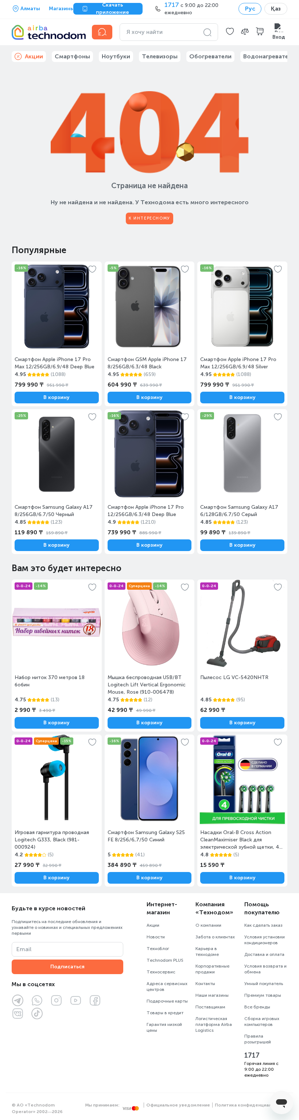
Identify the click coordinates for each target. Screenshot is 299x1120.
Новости (156, 936)
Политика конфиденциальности (251, 1105)
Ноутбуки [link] (116, 56)
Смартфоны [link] (72, 56)
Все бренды (257, 1006)
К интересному (149, 218)
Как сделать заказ (263, 925)
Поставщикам (210, 1006)
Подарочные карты (167, 1001)
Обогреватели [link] (210, 56)
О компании (208, 925)
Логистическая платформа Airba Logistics (213, 1024)
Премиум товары (262, 995)
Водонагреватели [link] (269, 56)
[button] (229, 32)
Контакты (205, 983)
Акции (153, 925)
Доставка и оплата (264, 954)
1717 (252, 1055)
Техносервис (161, 971)
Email (23, 949)
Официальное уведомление (178, 1105)
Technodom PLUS (165, 960)
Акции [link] (34, 56)
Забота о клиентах (215, 936)
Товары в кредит (165, 1012)
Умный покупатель (263, 983)
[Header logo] (47, 32)
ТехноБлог (158, 948)
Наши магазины (212, 995)
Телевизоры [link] (160, 56)
